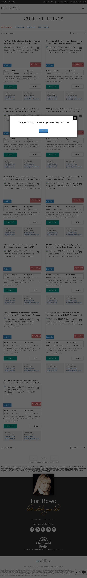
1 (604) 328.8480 (29, 97)
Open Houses (43, 27)
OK (43, 131)
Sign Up (12, 2)
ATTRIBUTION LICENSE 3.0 (55, 566)
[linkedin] (43, 529)
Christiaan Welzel (37, 566)
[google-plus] (38, 529)
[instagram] (49, 529)
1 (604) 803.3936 (10, 97)
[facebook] (32, 529)
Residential (31, 27)
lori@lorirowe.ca (10, 99)
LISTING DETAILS (10, 87)
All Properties (6, 27)
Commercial (19, 27)
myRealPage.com (43, 561)
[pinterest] (54, 529)
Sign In (4, 2)
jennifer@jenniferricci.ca (31, 99)
